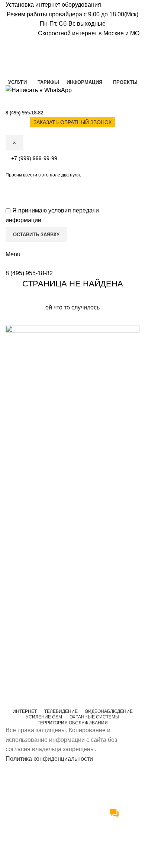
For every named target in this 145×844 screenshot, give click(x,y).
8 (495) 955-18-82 (29, 273)
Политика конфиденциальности (49, 759)
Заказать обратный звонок (72, 122)
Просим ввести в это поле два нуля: (43, 175)
